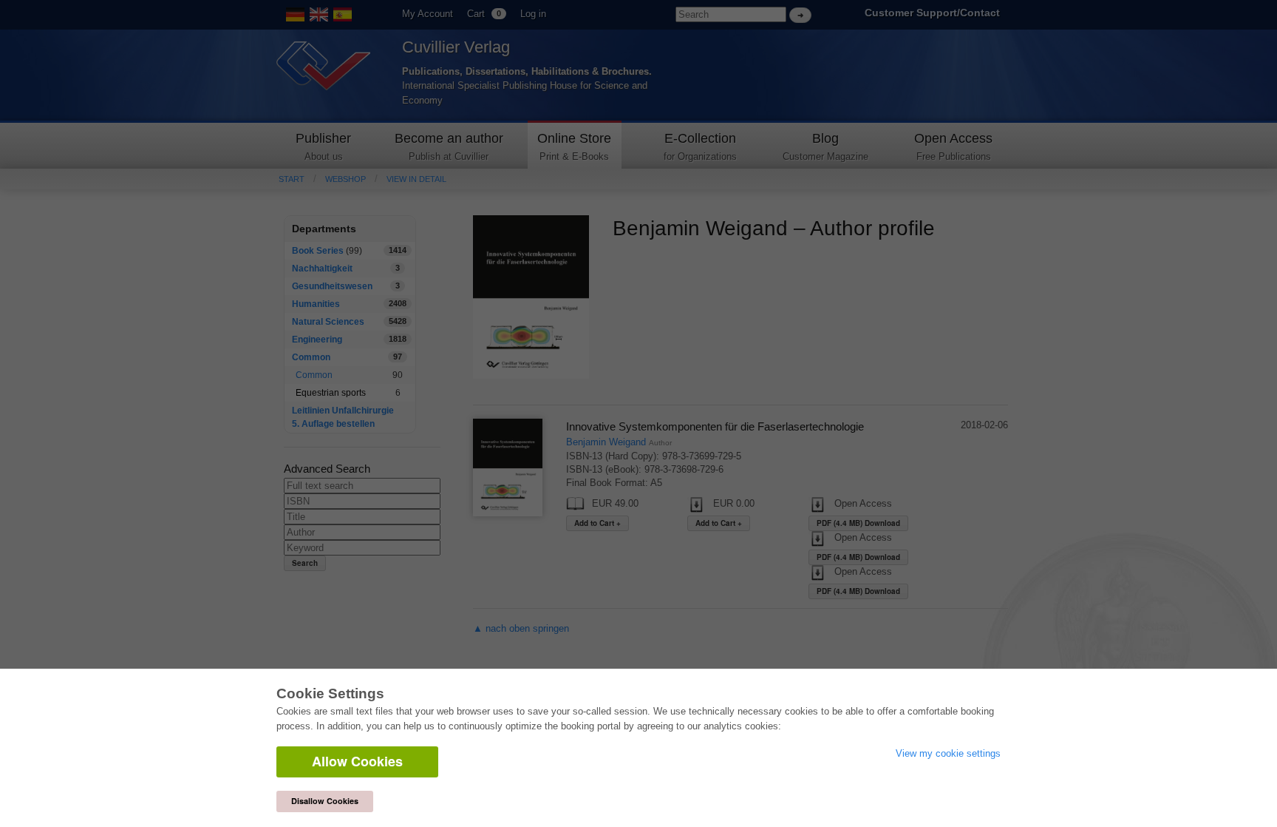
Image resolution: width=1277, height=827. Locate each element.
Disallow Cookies (324, 800)
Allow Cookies (357, 761)
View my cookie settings (948, 753)
